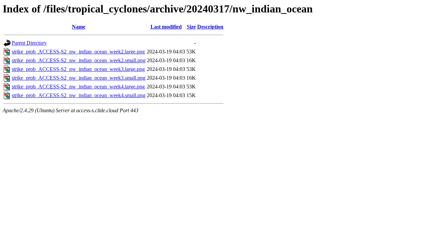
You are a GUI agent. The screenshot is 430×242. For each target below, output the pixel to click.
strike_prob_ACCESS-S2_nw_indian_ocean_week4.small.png (78, 95)
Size (191, 27)
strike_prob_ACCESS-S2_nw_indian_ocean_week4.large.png (78, 86)
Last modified (166, 27)
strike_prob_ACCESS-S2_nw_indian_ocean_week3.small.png (78, 78)
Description (210, 27)
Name (78, 27)
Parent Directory (29, 43)
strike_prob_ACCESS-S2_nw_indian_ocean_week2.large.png (78, 51)
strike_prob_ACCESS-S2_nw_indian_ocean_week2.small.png (78, 60)
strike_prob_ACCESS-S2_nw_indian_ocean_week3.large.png (78, 69)
